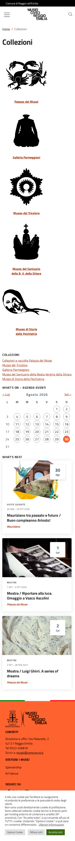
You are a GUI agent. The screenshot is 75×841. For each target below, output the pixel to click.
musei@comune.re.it (29, 752)
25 (17, 439)
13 (37, 424)
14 (47, 424)
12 (27, 424)
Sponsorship (13, 767)
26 (27, 439)
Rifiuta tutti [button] (36, 832)
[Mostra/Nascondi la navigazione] (7, 14)
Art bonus (11, 773)
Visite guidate (16, 504)
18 (17, 431)
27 (37, 439)
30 (66, 439)
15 (57, 424)
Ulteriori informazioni (51, 824)
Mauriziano (13, 526)
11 (17, 424)
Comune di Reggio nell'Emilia (22, 3)
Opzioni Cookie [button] (15, 832)
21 (47, 431)
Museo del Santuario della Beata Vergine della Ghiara (37, 374)
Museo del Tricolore (15, 365)
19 (27, 431)
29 (57, 439)
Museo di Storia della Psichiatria (23, 379)
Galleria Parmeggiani (15, 369)
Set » (67, 394)
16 (66, 424)
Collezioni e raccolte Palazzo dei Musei (27, 360)
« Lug (6, 394)
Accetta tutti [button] (55, 832)
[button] (70, 14)
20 (37, 431)
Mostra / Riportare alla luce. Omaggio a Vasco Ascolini (29, 595)
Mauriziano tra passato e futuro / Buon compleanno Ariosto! (34, 517)
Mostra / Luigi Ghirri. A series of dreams (32, 673)
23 (66, 431)
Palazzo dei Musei (17, 604)
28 (47, 439)
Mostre (12, 582)
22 (57, 431)
